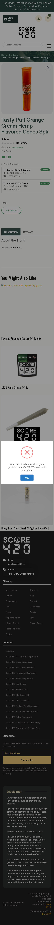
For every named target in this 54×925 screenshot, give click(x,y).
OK (27, 477)
